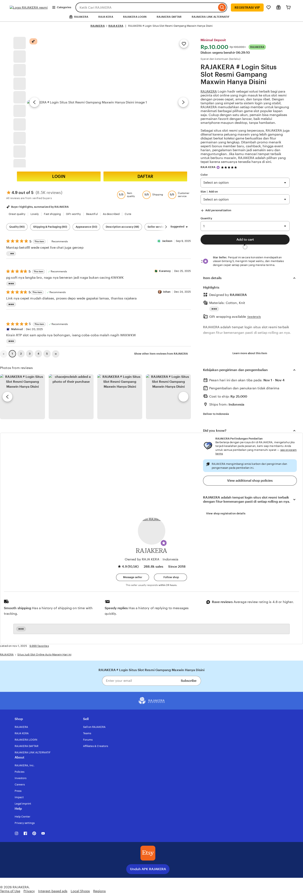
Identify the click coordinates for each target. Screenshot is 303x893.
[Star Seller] (218, 167)
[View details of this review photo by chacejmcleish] (71, 396)
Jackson (167, 240)
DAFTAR (145, 176)
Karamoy (165, 271)
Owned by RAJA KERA (142, 559)
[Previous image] (34, 102)
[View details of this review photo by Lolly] (22, 396)
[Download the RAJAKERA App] (148, 853)
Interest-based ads (52, 891)
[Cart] (288, 7)
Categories (64, 7)
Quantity (206, 218)
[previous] (7, 397)
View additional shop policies (250, 480)
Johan (167, 291)
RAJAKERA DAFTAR (169, 16)
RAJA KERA (105, 16)
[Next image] (183, 102)
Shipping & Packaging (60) (50, 226)
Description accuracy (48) (122, 226)
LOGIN (58, 176)
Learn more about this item (250, 353)
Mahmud (17, 329)
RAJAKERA (97, 25)
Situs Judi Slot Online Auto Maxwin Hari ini (44, 654)
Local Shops (80, 891)
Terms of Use (10, 891)
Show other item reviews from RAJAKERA (161, 353)
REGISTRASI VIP (247, 7)
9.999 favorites (39, 645)
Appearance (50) (86, 226)
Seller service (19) (159, 226)
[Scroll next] (166, 227)
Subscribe (188, 681)
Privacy (29, 891)
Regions (99, 891)
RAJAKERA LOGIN (135, 16)
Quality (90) (17, 226)
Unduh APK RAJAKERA (148, 869)
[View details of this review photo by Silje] (119, 396)
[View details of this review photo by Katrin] (168, 396)
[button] (163, 543)
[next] (183, 397)
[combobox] (146, 7)
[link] (3, 354)
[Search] (222, 7)
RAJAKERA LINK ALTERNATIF (211, 16)
